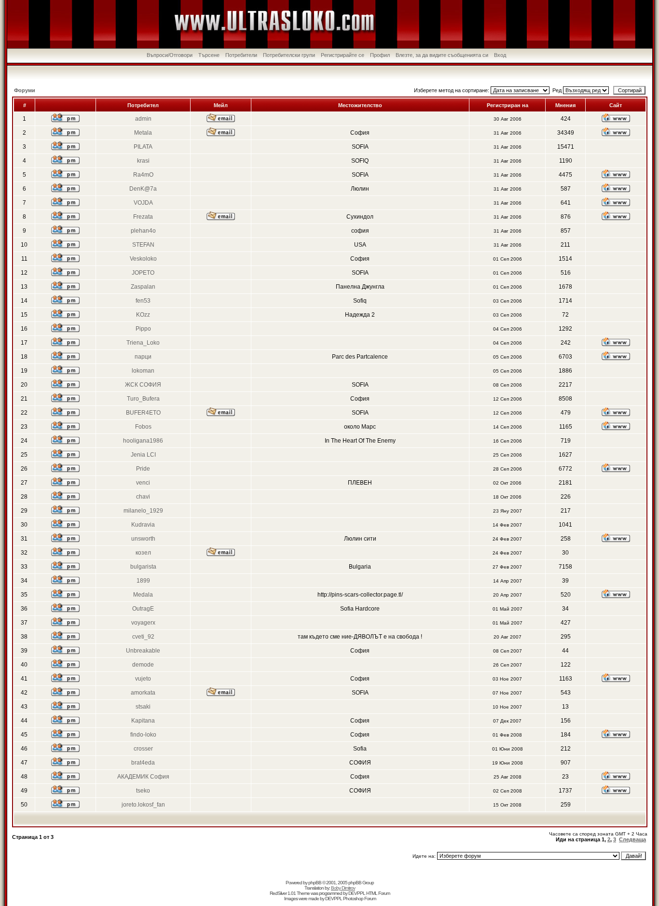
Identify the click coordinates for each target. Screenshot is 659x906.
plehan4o (143, 230)
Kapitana (143, 720)
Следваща (632, 839)
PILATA (143, 146)
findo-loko (143, 734)
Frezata (143, 216)
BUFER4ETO (143, 412)
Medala (143, 594)
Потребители (241, 55)
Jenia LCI (143, 454)
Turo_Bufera (143, 398)
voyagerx (143, 622)
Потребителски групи (289, 55)
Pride (143, 468)
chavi (143, 496)
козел (143, 552)
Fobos (143, 426)
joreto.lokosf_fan (143, 804)
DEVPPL (356, 893)
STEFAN (143, 244)
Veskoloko (143, 258)
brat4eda (143, 762)
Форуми (24, 90)
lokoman (143, 370)
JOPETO (143, 272)
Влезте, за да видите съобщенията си (442, 55)
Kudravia (143, 524)
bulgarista (143, 566)
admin (143, 118)
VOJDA (143, 202)
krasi (143, 160)
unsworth (143, 538)
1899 (143, 580)
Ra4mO (143, 174)
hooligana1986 (143, 440)
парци (143, 356)
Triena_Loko (143, 342)
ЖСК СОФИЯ (143, 384)
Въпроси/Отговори (169, 55)
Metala (143, 132)
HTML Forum (378, 893)
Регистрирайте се (342, 55)
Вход (500, 55)
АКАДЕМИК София (143, 776)
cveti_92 (143, 636)
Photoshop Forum (359, 898)
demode (143, 664)
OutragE (143, 608)
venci (143, 482)
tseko (143, 790)
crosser (143, 748)
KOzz (143, 314)
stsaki (143, 706)
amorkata (143, 692)
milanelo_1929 (143, 510)
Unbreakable (143, 650)
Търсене (209, 55)
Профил (380, 55)
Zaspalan (143, 286)
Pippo (143, 328)
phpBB (314, 882)
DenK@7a (143, 188)
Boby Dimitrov (343, 888)
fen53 (143, 300)
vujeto (143, 678)
